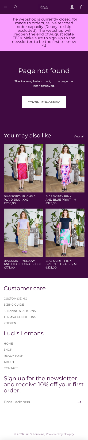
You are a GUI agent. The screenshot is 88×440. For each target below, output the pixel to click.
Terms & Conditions (20, 317)
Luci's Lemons (34, 434)
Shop (8, 349)
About (9, 362)
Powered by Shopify (60, 434)
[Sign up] (79, 402)
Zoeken (10, 323)
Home (8, 343)
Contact (11, 368)
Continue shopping (44, 102)
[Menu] (5, 7)
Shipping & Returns (20, 311)
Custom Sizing (15, 298)
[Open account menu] (72, 7)
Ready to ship (15, 355)
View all (79, 136)
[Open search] (15, 7)
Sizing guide (14, 304)
